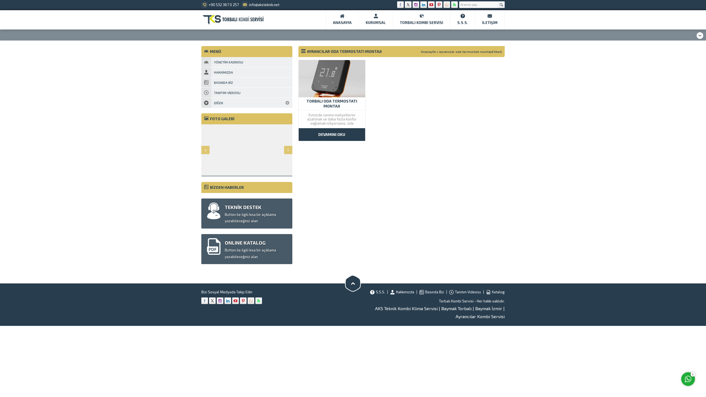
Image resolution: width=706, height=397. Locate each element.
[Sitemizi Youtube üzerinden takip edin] (431, 4)
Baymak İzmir (488, 308)
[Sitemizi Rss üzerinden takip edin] (454, 4)
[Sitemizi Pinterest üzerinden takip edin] (439, 4)
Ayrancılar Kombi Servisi (480, 316)
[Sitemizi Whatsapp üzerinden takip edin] (446, 4)
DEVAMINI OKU (331, 134)
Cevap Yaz (653, 356)
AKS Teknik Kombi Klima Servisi (406, 308)
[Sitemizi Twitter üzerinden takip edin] (408, 4)
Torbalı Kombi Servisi (456, 301)
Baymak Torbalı (456, 308)
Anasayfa (428, 51)
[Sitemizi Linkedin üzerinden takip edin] (423, 4)
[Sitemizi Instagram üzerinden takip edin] (416, 4)
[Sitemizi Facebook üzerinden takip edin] (400, 4)
